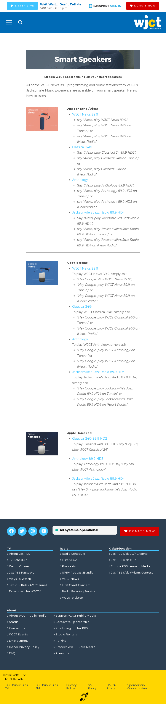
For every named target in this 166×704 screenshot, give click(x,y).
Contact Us (17, 628)
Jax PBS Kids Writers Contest (132, 572)
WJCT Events (18, 634)
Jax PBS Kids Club (123, 560)
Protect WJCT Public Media (75, 647)
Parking (61, 640)
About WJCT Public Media (27, 615)
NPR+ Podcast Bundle (78, 572)
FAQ (12, 653)
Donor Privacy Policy (24, 647)
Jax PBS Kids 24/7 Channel (28, 585)
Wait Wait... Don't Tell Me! (61, 4)
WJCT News (70, 578)
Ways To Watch (20, 578)
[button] (8, 22)
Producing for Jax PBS (72, 628)
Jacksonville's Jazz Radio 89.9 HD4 (98, 212)
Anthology (80, 180)
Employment (18, 640)
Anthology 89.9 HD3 (87, 459)
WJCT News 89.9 (85, 114)
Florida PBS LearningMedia (130, 566)
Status (13, 622)
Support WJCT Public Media (76, 615)
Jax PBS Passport (21, 572)
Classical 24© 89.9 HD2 (89, 438)
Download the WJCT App (27, 591)
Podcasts (69, 566)
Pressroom (64, 653)
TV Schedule (18, 560)
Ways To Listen (72, 597)
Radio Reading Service (79, 591)
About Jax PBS (19, 553)
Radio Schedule (73, 553)
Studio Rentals (66, 634)
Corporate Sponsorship (72, 622)
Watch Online (19, 566)
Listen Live (69, 560)
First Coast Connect (76, 585)
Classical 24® (82, 147)
